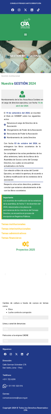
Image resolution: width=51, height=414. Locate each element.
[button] (25, 34)
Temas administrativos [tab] (13, 233)
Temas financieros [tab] (11, 237)
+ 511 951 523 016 (15, 386)
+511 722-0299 (9, 379)
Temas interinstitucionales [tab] (16, 228)
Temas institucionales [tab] (13, 224)
